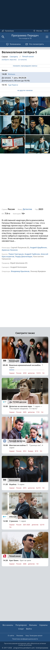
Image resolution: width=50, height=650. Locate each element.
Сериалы (43, 625)
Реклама (19, 635)
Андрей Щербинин (38, 247)
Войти (29, 628)
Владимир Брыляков (20, 271)
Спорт (21, 628)
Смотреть (14, 56)
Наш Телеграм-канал (33, 635)
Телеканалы (15, 44)
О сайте (11, 635)
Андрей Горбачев (32, 254)
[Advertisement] (25, 181)
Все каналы (8, 625)
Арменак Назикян (10, 250)
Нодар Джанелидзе (23, 256)
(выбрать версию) (9, 59)
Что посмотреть (36, 44)
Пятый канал (28, 56)
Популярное (21, 625)
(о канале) (22, 59)
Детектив (27, 209)
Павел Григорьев (16, 254)
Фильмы (33, 625)
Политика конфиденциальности (25, 639)
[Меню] (47, 36)
